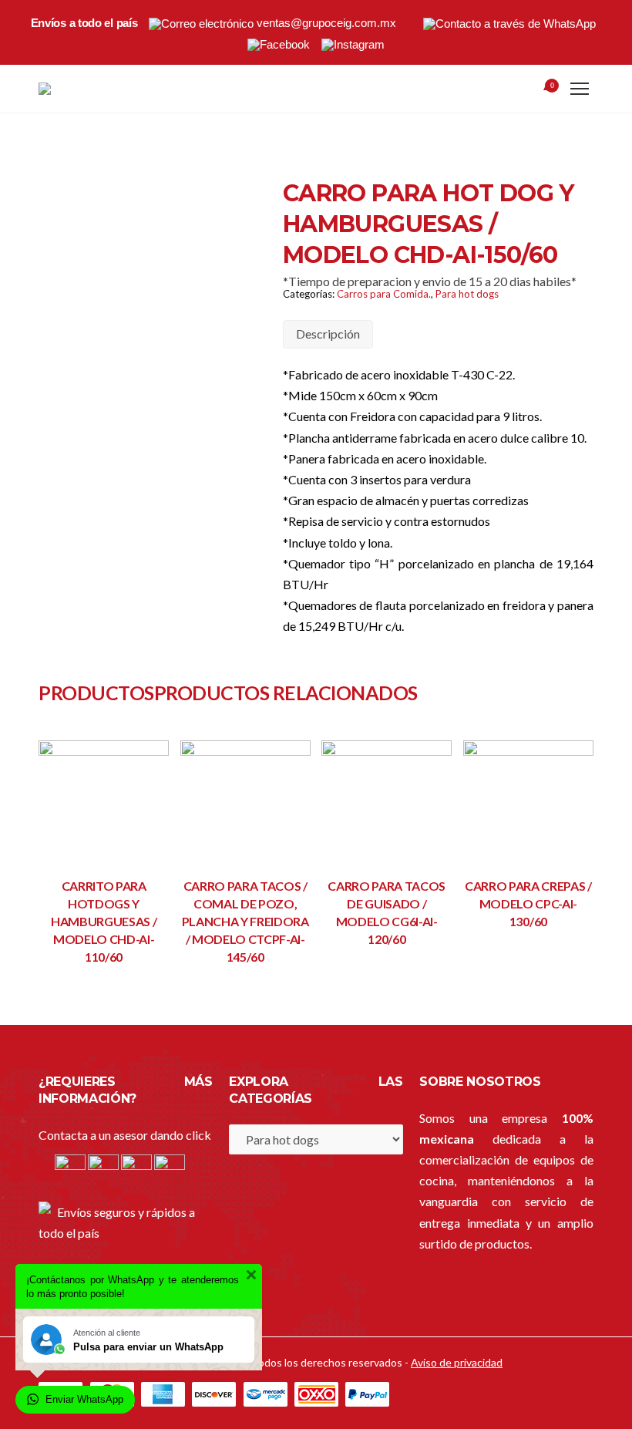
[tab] (328, 334)
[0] (532, 90)
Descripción (328, 333)
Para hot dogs (467, 294)
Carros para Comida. (384, 294)
